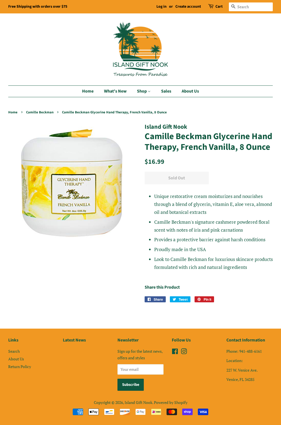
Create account (188, 6)
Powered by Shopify (170, 402)
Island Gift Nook (138, 402)
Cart (219, 6)
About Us (190, 91)
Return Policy (19, 366)
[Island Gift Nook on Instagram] (184, 352)
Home (88, 91)
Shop (142, 91)
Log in (161, 6)
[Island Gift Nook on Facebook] (175, 352)
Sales (166, 91)
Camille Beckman (40, 112)
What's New (115, 91)
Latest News (74, 340)
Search (14, 351)
